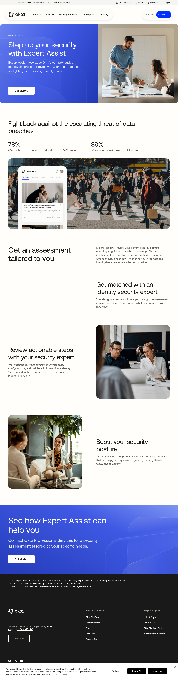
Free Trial (90, 633)
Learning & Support (68, 14)
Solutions (50, 14)
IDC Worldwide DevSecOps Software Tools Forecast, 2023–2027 (50, 583)
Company (103, 14)
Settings (116, 671)
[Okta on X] (15, 661)
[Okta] (16, 14)
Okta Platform (92, 617)
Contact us (163, 14)
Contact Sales (92, 639)
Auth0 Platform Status (154, 633)
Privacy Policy (54, 674)
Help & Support (151, 617)
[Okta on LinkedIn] (21, 661)
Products (36, 14)
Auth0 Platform (93, 623)
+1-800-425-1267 (25, 629)
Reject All (136, 671)
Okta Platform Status (154, 628)
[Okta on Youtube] (9, 661)
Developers (88, 14)
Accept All (157, 671)
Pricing (89, 628)
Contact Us (149, 623)
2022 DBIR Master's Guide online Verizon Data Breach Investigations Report (56, 586)
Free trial (150, 14)
